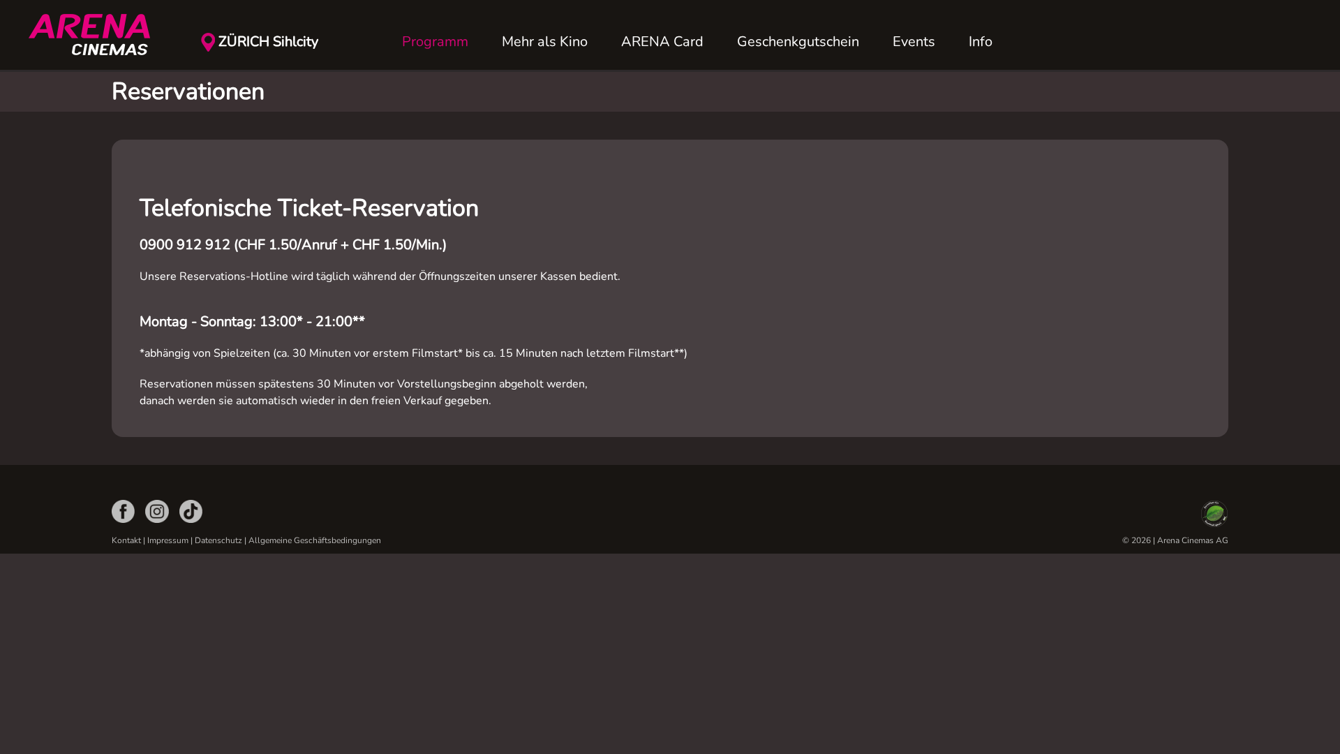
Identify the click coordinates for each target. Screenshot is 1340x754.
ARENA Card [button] (662, 41)
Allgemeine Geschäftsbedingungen (314, 540)
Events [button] (914, 41)
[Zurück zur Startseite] (98, 35)
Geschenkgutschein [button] (798, 41)
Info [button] (980, 41)
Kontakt (126, 540)
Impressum (167, 540)
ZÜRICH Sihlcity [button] (268, 41)
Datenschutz (218, 540)
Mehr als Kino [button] (545, 41)
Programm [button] (435, 41)
